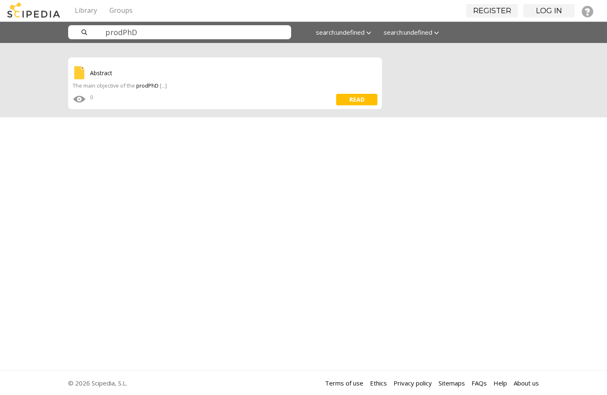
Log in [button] (549, 10)
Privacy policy (413, 383)
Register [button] (492, 10)
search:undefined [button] (341, 32)
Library (86, 10)
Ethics (378, 383)
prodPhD (148, 85)
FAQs (479, 383)
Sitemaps (452, 383)
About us (526, 383)
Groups (121, 10)
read (357, 99)
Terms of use (344, 383)
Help (500, 383)
